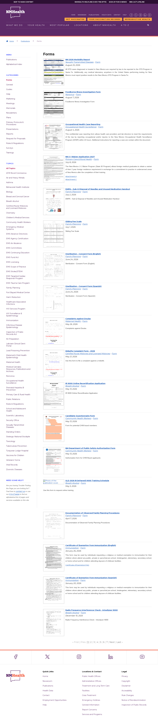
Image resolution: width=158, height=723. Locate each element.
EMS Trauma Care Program (18, 283)
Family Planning (13, 288)
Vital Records (12, 465)
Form (97, 62)
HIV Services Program (15, 309)
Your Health (36, 25)
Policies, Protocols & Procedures (15, 123)
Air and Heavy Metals (15, 178)
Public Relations (13, 399)
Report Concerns (89, 710)
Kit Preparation (12, 339)
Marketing (10, 99)
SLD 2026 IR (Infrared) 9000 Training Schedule (87, 480)
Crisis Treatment (89, 695)
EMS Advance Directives (16, 234)
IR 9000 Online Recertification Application (85, 383)
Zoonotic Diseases (14, 469)
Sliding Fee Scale (73, 221)
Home (73, 15)
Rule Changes (128, 695)
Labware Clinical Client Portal (15, 345)
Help (125, 15)
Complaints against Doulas (78, 319)
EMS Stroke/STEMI (14, 271)
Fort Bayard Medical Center (18, 292)
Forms (9, 80)
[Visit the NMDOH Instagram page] (140, 15)
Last (119, 642)
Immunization (12, 320)
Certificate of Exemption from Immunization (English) (90, 545)
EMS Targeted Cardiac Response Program (15, 277)
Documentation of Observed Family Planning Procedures (92, 513)
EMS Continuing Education (18, 253)
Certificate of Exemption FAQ (77, 565)
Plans (8, 117)
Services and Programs (92, 714)
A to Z (125, 25)
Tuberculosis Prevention (16, 446)
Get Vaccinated (75, 19)
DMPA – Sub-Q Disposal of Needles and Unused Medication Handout (97, 189)
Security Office (12, 420)
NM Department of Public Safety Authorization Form (90, 448)
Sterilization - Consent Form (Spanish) (83, 286)
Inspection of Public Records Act (14, 333)
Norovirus (10, 376)
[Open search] (148, 25)
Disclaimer (126, 686)
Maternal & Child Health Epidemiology (16, 356)
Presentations (12, 129)
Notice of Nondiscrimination (134, 700)
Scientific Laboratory (15, 415)
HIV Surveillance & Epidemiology (14, 314)
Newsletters (11, 113)
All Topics (10, 168)
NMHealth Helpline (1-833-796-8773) (90, 2)
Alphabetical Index (14, 64)
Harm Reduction (13, 297)
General (9, 85)
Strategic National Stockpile (18, 436)
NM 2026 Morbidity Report (77, 59)
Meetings (10, 103)
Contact (117, 15)
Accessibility (127, 691)
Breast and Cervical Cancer (17, 196)
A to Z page (14, 494)
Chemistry (10, 213)
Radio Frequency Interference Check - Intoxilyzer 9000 (91, 610)
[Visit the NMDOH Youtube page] (149, 15)
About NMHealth (104, 25)
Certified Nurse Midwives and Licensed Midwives (17, 207)
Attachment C (71, 179)
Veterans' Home (13, 460)
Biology (9, 192)
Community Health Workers (18, 222)
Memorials (10, 108)
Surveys (9, 148)
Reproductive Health (137, 19)
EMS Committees (14, 248)
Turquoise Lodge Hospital (17, 451)
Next (112, 642)
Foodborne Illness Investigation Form (83, 92)
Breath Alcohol (12, 201)
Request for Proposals (15, 138)
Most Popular (59, 25)
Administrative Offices (91, 681)
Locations (81, 25)
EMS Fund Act (12, 257)
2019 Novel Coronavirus (16, 173)
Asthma (9, 182)
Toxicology (10, 441)
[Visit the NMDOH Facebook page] (131, 15)
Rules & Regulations (15, 143)
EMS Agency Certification (17, 238)
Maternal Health (13, 362)
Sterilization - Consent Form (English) (83, 254)
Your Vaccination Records (105, 19)
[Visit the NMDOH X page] (136, 15)
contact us (20, 491)
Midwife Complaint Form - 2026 (80, 351)
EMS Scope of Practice (16, 267)
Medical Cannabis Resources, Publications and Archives (18, 369)
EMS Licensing (12, 262)
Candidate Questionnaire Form (80, 416)
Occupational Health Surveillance (15, 382)
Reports (9, 134)
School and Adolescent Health (16, 410)
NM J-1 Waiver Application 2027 (80, 157)
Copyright (126, 681)
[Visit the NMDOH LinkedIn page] (145, 15)
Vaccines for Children (15, 455)
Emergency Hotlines (91, 700)
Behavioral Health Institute (17, 187)
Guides (9, 89)
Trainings (10, 153)
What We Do (14, 25)
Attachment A (71, 176)
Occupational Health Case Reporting (82, 124)
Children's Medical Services (17, 217)
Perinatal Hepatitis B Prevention (15, 389)
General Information (90, 705)
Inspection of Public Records (134, 705)
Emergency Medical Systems (15, 228)
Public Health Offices (91, 676)
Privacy (125, 676)
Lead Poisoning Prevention (18, 350)
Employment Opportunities (54, 700)
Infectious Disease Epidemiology (14, 326)
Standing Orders (13, 432)
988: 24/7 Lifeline (136, 2)
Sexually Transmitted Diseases (15, 426)
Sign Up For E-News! (118, 2)
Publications (94, 15)
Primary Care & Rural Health (18, 394)
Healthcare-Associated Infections (16, 303)
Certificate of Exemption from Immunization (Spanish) (91, 578)
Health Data (106, 15)
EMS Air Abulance (13, 243)
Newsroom (82, 15)
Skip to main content (23, 2)
